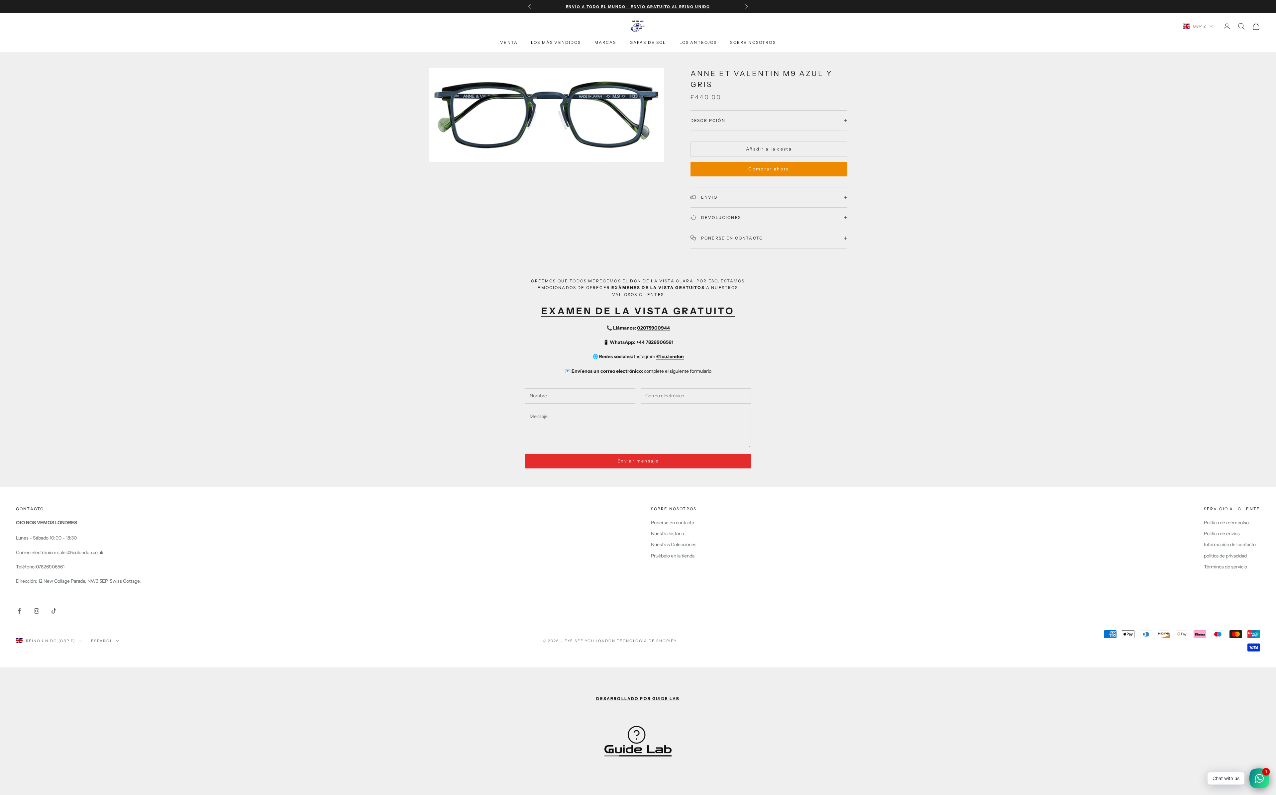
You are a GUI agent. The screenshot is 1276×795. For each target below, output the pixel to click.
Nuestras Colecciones (673, 544)
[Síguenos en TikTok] (54, 611)
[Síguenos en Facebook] (19, 611)
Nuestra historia (667, 534)
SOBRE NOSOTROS (753, 42)
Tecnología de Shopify (647, 641)
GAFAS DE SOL (648, 42)
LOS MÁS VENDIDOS (556, 42)
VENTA (509, 42)
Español (102, 641)
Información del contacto (1230, 544)
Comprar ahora (768, 168)
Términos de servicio (1225, 567)
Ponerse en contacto (672, 523)
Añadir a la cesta (769, 148)
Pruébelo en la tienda (672, 556)
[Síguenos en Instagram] (36, 611)
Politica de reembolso (1226, 523)
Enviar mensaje (638, 460)
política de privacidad (1225, 556)
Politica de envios (1222, 534)
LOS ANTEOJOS (698, 42)
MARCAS (605, 42)
